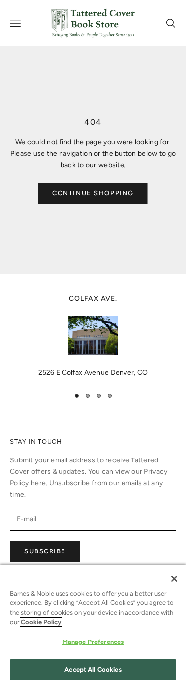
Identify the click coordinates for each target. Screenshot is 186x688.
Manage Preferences (93, 641)
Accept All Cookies (92, 669)
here (38, 483)
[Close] (174, 579)
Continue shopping (93, 193)
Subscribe (45, 551)
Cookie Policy (41, 622)
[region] (93, 335)
